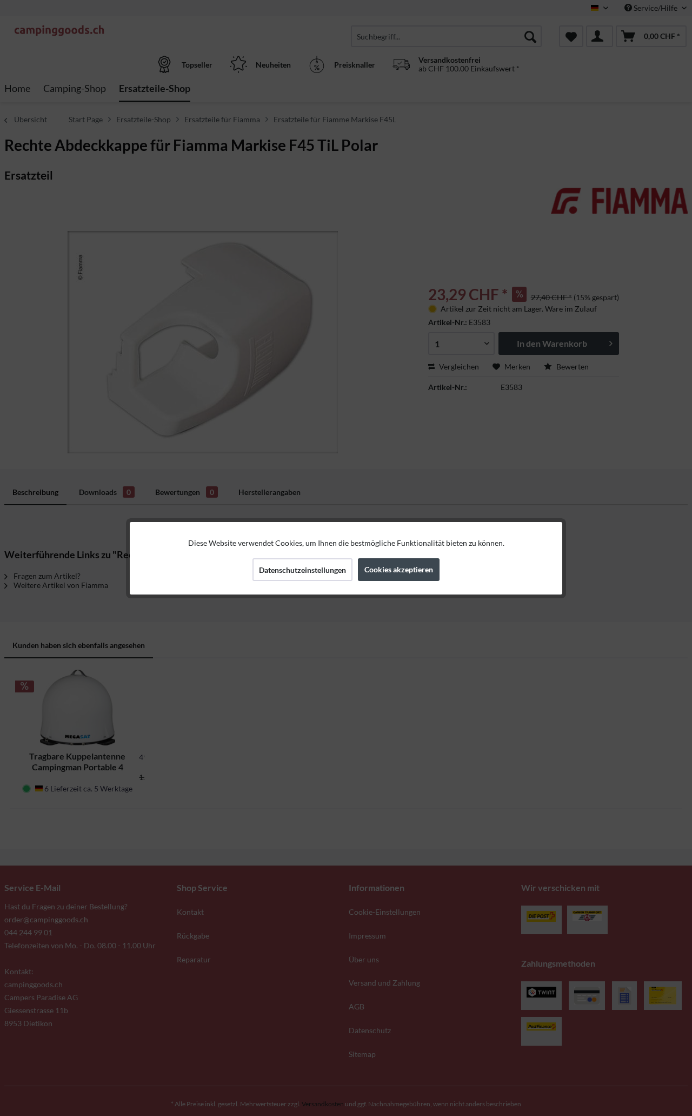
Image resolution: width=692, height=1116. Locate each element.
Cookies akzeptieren (398, 569)
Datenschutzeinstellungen (302, 569)
